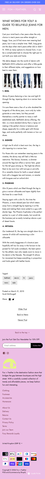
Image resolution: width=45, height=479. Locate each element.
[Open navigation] (3, 9)
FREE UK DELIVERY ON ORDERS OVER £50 (22, 2)
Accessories (7, 398)
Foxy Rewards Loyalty (11, 433)
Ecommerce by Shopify (17, 472)
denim (16, 278)
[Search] (34, 9)
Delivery (5, 411)
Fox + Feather (21, 470)
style (13, 282)
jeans (31, 278)
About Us (6, 407)
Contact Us (6, 418)
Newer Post (22, 320)
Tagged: (5, 274)
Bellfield (7, 278)
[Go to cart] (40, 9)
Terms (4, 426)
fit (24, 278)
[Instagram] (8, 353)
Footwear (6, 394)
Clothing (5, 390)
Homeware (6, 401)
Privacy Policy (8, 422)
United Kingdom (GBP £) (11, 443)
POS (4, 472)
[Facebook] (4, 353)
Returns (5, 415)
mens (6, 282)
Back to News (22, 314)
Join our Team (7, 429)
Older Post (22, 309)
